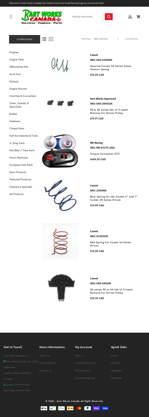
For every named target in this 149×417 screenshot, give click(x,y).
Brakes (13, 114)
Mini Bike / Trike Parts (21, 150)
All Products (16, 194)
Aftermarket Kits (18, 67)
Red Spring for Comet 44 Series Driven (110, 244)
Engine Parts (16, 59)
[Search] (109, 16)
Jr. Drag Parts (17, 143)
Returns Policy (83, 370)
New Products (17, 172)
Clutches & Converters (22, 96)
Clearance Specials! (20, 187)
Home (114, 355)
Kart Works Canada (68, 401)
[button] (11, 17)
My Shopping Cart (85, 378)
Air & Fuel (14, 74)
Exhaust (13, 81)
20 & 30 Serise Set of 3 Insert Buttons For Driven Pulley (109, 111)
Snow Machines (18, 158)
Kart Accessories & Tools (23, 136)
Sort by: (86, 38)
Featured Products (20, 179)
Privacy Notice (47, 363)
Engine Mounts (18, 89)
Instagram (116, 370)
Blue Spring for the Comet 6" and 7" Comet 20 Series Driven (114, 198)
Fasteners (14, 121)
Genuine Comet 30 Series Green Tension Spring (110, 68)
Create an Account (85, 363)
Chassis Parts (16, 128)
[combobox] (91, 16)
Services (115, 363)
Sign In (79, 355)
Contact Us (45, 370)
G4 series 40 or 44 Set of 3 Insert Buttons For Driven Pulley (111, 291)
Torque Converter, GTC (105, 154)
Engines (14, 52)
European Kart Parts (21, 165)
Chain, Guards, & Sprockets (19, 105)
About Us (44, 355)
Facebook (116, 378)
